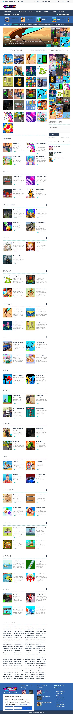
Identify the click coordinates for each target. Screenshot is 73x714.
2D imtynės (39, 461)
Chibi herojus (39, 395)
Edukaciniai (7, 271)
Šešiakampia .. (17, 494)
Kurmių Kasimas (17, 642)
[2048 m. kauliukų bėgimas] (7, 511)
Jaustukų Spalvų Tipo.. (19, 670)
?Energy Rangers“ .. (41, 594)
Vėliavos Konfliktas (18, 678)
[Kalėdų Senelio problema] (30, 412)
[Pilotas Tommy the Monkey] (30, 292)
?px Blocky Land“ (18, 637)
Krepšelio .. (16, 474)
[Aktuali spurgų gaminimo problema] (30, 358)
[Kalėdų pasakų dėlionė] (7, 246)
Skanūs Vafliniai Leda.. (30, 648)
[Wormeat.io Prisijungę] (7, 226)
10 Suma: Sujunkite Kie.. (30, 670)
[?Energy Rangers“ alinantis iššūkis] (30, 597)
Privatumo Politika (60, 697)
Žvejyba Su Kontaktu (40, 674)
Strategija (16, 14)
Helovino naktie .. (17, 255)
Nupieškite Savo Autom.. (41, 633)
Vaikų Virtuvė (39, 635)
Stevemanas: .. (17, 395)
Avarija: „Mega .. (17, 561)
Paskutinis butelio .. (18, 428)
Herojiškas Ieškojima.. (41, 659)
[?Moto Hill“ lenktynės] (7, 465)
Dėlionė (6, 238)
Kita (15, 11)
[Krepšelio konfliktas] (7, 478)
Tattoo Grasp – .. (58, 146)
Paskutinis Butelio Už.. (19, 629)
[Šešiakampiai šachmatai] (7, 498)
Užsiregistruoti (52, 137)
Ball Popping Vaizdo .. (41, 176)
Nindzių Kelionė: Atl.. (18, 661)
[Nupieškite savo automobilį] (30, 345)
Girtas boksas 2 (40, 375)
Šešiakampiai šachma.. (30, 639)
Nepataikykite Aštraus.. (8, 644)
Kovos (5, 370)
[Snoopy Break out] (30, 325)
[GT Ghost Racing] (30, 478)
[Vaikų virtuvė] (7, 292)
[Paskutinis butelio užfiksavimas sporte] (7, 432)
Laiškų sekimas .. (17, 276)
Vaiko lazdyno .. (40, 243)
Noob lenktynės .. (40, 540)
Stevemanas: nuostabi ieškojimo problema (21, 24)
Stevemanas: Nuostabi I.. (41, 627)
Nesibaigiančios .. (40, 561)
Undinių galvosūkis (18, 322)
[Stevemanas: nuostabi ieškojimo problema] (7, 399)
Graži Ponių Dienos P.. (19, 659)
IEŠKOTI (57, 1)
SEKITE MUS (66, 1)
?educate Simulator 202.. (19, 627)
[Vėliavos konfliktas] (7, 610)
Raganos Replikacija (29, 672)
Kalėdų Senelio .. (40, 408)
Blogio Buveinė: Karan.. (30, 678)
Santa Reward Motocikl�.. (8, 648)
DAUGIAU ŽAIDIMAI (46, 138)
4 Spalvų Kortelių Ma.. (30, 659)
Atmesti (18, 708)
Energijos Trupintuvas (19, 667)
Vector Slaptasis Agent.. (41, 663)
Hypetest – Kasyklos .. (8, 646)
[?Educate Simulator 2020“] (7, 345)
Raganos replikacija (41, 528)
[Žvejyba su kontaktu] (66, 115)
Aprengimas (22, 11)
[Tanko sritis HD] (7, 180)
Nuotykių (38, 11)
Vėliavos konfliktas (18, 607)
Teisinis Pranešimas (60, 691)
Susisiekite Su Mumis (60, 700)
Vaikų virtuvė (16, 289)
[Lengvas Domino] (30, 498)
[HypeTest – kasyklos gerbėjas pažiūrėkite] (7, 531)
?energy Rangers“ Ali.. (8, 672)
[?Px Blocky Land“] (7, 445)
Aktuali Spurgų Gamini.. (41, 639)
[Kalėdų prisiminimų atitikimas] (59, 79)
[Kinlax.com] (10, 6)
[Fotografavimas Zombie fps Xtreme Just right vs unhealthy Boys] (7, 213)
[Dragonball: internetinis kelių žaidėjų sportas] (30, 213)
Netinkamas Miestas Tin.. (8, 639)
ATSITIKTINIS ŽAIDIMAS (63, 14)
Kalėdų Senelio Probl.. (8, 657)
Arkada (31, 11)
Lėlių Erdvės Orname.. (19, 676)
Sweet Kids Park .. (17, 156)
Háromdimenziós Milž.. (41, 661)
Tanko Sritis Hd (17, 635)
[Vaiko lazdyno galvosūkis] (30, 246)
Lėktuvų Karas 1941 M (30, 655)
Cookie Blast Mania (29, 631)
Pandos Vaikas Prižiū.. (41, 637)
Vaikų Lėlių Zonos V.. (40, 670)
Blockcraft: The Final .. (30, 674)
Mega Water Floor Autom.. (8, 665)
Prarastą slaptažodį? (65, 137)
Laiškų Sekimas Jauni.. (41, 629)
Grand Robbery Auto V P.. (41, 646)
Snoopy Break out (40, 322)
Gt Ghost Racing (17, 663)
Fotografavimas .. (17, 209)
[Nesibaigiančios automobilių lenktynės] (30, 564)
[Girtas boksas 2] (30, 379)
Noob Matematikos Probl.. (30, 661)
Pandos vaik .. (16, 355)
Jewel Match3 (6, 642)
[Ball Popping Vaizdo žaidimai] (30, 180)
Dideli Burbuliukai (18, 648)
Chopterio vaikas (17, 540)
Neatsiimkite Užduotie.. (41, 631)
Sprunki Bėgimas (40, 672)
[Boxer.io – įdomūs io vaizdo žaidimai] (7, 193)
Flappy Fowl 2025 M (18, 631)
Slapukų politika (23, 704)
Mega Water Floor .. (18, 574)
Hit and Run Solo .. (40, 607)
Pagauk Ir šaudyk (40, 678)
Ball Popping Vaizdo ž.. (30, 637)
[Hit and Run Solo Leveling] (30, 610)
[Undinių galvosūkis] (7, 325)
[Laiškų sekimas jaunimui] (7, 279)
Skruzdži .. (38, 276)
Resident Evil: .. (40, 428)
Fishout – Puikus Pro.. (8, 629)
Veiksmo (46, 11)
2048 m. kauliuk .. (17, 507)
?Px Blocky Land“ (17, 441)
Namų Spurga (39, 652)
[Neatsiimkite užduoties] (52, 72)
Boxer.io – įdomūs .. (18, 189)
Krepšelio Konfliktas (7, 659)
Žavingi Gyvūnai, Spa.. (19, 655)
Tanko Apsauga (17, 650)
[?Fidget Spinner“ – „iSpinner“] (66, 64)
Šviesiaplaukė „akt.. (40, 650)
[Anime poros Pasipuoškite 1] (7, 147)
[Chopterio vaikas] (7, 544)
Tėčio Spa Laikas (29, 646)
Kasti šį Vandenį (28, 627)
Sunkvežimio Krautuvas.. (19, 644)
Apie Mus (58, 695)
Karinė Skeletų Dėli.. (7, 678)
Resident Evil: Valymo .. (8, 635)
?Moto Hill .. (16, 461)
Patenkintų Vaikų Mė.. (19, 674)
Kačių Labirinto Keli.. (18, 657)
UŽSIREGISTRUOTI (47, 1)
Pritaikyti (9, 708)
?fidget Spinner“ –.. (7, 633)
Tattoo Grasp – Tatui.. (19, 665)
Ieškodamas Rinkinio (30, 657)
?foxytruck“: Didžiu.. (40, 648)
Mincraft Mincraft (40, 667)
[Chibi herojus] (30, 399)
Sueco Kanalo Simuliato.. (41, 665)
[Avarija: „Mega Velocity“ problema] (7, 564)
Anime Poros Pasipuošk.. (19, 633)
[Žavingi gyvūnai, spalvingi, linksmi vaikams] (30, 193)
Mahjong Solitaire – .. (41, 507)
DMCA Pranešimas (60, 704)
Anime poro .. (16, 143)
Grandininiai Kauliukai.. (8, 676)
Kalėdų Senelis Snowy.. (30, 663)
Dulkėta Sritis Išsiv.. (18, 652)
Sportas (61, 11)
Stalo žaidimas (8, 490)
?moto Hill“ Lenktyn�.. (8, 627)
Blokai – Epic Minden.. (30, 644)
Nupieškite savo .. (40, 342)
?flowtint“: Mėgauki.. (40, 676)
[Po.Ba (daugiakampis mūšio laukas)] (30, 226)
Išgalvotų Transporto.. (8, 663)
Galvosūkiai (7, 11)
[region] (18, 702)
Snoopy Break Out (7, 631)
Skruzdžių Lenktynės (29, 633)
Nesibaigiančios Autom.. (30, 652)
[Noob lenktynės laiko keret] (30, 544)
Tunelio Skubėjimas (40, 657)
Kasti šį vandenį (29, 18)
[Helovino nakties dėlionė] (7, 259)
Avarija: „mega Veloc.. (8, 650)
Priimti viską (27, 708)
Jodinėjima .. (16, 594)
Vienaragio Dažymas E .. (8, 637)
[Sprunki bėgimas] (30, 577)
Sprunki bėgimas (40, 574)
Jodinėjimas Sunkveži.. (19, 646)
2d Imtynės (38, 644)
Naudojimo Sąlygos (60, 706)
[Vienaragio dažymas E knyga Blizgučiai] (30, 147)
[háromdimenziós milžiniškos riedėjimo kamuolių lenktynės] (52, 64)
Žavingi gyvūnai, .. (40, 189)
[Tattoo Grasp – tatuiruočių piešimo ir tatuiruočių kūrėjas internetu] (52, 57)
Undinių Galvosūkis (29, 629)
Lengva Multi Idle (7, 674)
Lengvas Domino (40, 494)
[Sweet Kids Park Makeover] (7, 160)
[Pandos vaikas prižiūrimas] (7, 358)
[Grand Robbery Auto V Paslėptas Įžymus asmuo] (7, 412)
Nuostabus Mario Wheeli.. (30, 665)
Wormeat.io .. (16, 222)
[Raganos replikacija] (30, 531)
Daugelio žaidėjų (9, 205)
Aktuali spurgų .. (40, 355)
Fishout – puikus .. (40, 309)
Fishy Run (16, 672)
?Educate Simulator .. (18, 342)
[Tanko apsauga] (30, 445)
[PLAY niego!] (7, 19)
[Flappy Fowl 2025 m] (52, 79)
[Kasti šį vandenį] (7, 312)
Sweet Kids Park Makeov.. (41, 642)
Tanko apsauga (40, 441)
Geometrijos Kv (28, 650)
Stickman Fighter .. (18, 375)
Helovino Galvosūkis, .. (30, 676)
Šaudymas (53, 11)
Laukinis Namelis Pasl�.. (30, 642)
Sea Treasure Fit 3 (29, 667)
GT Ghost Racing (40, 474)
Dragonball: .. (39, 209)
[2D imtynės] (30, 465)
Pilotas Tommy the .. (41, 289)
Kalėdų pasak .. (17, 243)
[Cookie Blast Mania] (59, 64)
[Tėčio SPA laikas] (30, 160)
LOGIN (37, 1)
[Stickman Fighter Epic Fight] (7, 379)
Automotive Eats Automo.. (8, 661)
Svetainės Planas (60, 702)
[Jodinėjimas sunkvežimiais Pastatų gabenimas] (7, 597)
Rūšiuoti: (32, 50)
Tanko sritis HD (17, 176)
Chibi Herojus (17, 639)
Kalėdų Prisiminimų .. (30, 635)
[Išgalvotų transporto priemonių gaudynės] (59, 72)
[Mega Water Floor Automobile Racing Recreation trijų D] (7, 577)
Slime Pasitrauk (6, 670)
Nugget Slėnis (6, 652)
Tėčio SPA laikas (40, 156)
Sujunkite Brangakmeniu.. (8, 667)
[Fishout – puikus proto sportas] (30, 312)
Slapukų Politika (59, 693)
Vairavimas (7, 14)
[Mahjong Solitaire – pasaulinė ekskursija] (30, 511)
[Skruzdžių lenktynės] (30, 279)
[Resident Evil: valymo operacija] (30, 432)
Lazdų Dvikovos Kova (41, 655)
